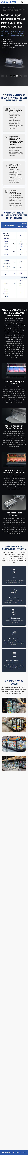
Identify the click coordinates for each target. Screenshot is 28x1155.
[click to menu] (26, 2)
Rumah (3, 7)
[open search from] (22, 2)
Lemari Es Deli (10, 7)
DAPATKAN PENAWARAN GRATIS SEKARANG (14, 1153)
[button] (2, 76)
